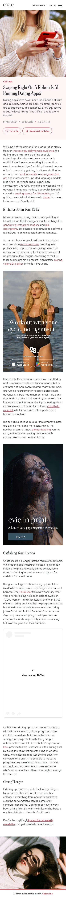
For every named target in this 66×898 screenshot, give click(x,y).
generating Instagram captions (21, 224)
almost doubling (41, 429)
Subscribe (47, 893)
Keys (5, 746)
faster (46, 197)
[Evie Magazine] (8, 5)
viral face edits (28, 174)
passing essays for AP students (32, 193)
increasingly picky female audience (33, 150)
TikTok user (25, 591)
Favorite (14, 130)
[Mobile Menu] (60, 5)
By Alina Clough (10, 121)
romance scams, (29, 244)
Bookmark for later (39, 130)
